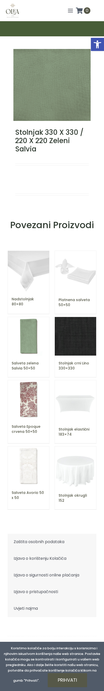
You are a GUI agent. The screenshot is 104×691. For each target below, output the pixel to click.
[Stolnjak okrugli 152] (75, 467)
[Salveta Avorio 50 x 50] (28, 465)
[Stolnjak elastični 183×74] (75, 401)
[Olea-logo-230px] (12, 4)
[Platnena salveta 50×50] (75, 271)
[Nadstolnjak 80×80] (28, 271)
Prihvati (67, 680)
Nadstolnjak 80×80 (23, 302)
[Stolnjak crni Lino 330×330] (75, 336)
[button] (97, 44)
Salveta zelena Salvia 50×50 (25, 366)
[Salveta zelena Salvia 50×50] (28, 336)
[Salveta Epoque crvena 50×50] (28, 399)
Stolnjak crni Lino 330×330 (74, 366)
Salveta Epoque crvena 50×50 (26, 429)
